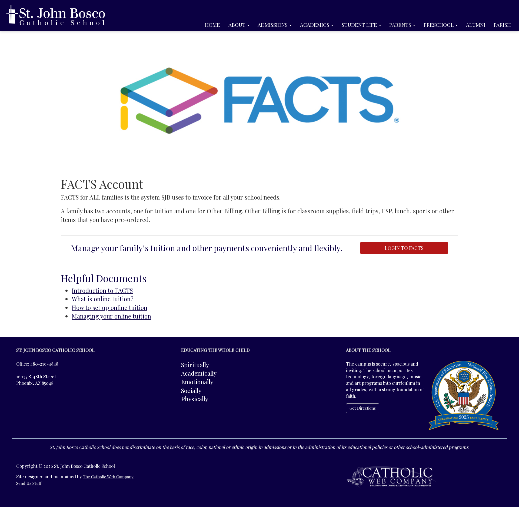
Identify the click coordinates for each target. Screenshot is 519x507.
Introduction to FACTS (102, 290)
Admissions (273, 24)
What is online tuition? (103, 299)
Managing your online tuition (111, 316)
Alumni (475, 24)
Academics (315, 24)
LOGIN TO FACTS (404, 248)
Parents (400, 24)
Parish (502, 24)
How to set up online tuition (109, 307)
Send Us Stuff (28, 483)
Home (212, 24)
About (237, 24)
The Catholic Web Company (108, 476)
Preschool (439, 24)
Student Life (360, 24)
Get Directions (363, 408)
